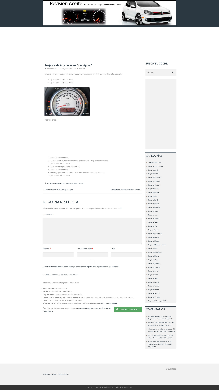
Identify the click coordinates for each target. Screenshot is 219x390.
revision (75, 183)
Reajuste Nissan (153, 256)
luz (60, 183)
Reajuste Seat (153, 278)
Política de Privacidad (69, 275)
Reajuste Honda (153, 204)
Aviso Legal (89, 387)
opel (63, 183)
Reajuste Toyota (154, 297)
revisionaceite (52, 69)
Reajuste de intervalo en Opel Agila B (68, 65)
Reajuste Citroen (154, 185)
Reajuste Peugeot (154, 263)
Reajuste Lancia (153, 230)
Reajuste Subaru (153, 290)
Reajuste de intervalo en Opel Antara (126, 189)
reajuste (69, 183)
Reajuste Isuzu (153, 211)
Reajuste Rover (153, 271)
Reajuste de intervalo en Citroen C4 (160, 319)
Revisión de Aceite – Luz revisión (56, 374)
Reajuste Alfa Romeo (155, 166)
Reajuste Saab (153, 275)
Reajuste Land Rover (155, 233)
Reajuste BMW (153, 174)
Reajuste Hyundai (154, 207)
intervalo (55, 183)
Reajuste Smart (153, 286)
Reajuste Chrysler (154, 181)
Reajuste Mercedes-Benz (157, 245)
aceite (49, 183)
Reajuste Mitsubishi (155, 252)
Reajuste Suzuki (153, 293)
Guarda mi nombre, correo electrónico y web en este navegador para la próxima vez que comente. (81, 266)
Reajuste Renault (154, 267)
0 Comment (81, 69)
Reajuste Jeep (153, 222)
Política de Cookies (124, 387)
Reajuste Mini (152, 248)
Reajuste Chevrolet (155, 177)
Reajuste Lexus (153, 237)
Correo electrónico (85, 249)
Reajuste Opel (67, 69)
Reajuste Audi (153, 170)
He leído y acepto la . (61, 275)
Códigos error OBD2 (155, 162)
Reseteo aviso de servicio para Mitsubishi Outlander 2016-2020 (160, 344)
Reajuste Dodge (153, 192)
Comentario (48, 214)
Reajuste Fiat (152, 196)
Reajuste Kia (152, 226)
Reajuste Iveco (153, 215)
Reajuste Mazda (153, 241)
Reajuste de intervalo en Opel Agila (58, 189)
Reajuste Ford (153, 200)
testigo (81, 183)
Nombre (47, 249)
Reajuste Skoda (153, 282)
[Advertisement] (109, 44)
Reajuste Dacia (153, 189)
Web (113, 249)
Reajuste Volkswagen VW (157, 301)
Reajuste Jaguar (153, 218)
